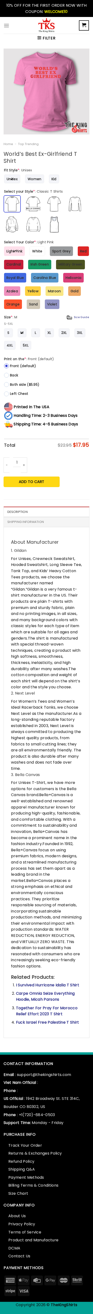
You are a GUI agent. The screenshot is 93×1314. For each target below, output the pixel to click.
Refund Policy (21, 1161)
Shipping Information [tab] (25, 522)
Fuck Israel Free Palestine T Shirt (47, 1022)
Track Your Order (25, 1145)
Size (46, 317)
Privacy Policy (21, 1224)
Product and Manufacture (33, 1240)
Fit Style (18, 170)
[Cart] (84, 25)
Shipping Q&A (21, 1169)
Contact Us (19, 1256)
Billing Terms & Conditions (33, 1185)
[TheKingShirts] (46, 25)
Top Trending (28, 144)
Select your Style (33, 191)
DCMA (14, 1248)
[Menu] (6, 25)
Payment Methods (26, 1177)
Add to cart (31, 481)
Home (8, 144)
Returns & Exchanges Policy (35, 1153)
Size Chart (18, 1193)
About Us (17, 1216)
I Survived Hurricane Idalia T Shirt (47, 985)
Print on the (29, 359)
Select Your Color (29, 242)
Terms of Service (24, 1232)
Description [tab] (17, 512)
